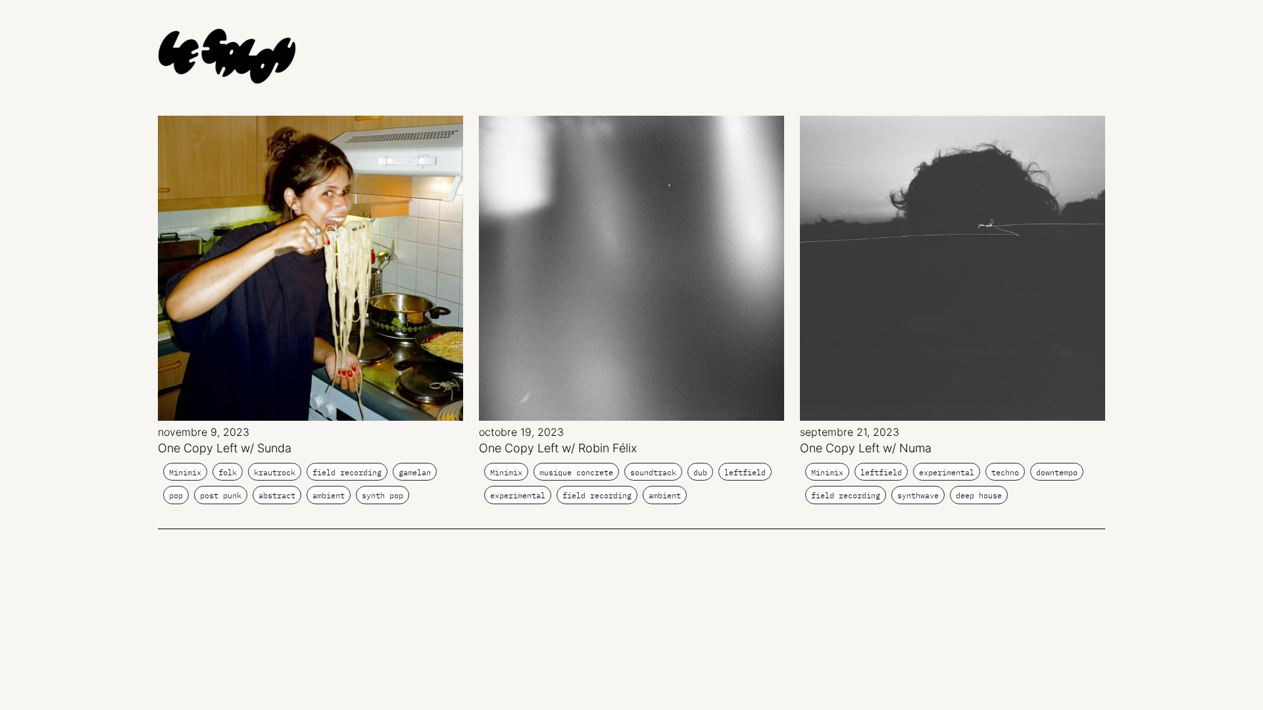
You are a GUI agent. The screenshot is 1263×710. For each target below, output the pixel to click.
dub (700, 472)
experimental (517, 495)
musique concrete (576, 472)
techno (1005, 472)
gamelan (415, 472)
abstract (277, 495)
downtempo (1056, 472)
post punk (220, 495)
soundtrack (653, 472)
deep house (979, 495)
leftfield (745, 472)
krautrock (274, 472)
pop (176, 495)
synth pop (382, 495)
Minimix (185, 472)
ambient (328, 495)
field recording (347, 472)
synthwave (918, 495)
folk (227, 472)
